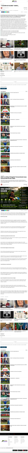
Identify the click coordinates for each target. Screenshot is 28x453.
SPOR (26, 9)
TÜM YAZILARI (25, 184)
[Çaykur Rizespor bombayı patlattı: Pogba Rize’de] (5, 410)
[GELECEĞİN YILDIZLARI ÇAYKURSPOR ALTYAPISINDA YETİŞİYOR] (5, 158)
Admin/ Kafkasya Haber (6, 184)
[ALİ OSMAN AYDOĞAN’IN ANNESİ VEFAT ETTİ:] (7, 54)
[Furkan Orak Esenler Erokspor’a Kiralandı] (5, 138)
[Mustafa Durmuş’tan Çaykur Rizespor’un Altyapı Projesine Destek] (21, 326)
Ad (1, 81)
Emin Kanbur (6, 296)
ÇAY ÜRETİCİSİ (2, 296)
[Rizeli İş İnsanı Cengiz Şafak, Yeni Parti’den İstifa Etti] (21, 66)
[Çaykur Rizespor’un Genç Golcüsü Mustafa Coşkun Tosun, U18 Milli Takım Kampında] (5, 111)
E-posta (15, 81)
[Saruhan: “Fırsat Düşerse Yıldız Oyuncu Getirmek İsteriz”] (5, 104)
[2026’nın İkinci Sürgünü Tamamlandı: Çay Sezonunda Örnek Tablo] (21, 44)
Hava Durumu (16, 438)
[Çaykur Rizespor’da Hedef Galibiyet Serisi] (5, 165)
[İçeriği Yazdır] (8, 12)
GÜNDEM (9, 439)
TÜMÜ (26, 91)
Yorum (1, 76)
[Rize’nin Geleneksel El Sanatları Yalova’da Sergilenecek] (7, 66)
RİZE (24, 9)
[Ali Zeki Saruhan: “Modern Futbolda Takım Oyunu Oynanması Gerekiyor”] (5, 131)
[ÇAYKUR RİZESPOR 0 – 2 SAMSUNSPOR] (5, 383)
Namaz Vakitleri (16, 439)
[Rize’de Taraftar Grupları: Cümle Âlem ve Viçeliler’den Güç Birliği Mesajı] (5, 172)
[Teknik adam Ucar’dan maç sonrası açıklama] (5, 118)
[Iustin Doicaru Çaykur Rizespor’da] (5, 356)
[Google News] (26, 11)
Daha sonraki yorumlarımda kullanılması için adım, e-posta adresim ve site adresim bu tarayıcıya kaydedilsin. (13, 84)
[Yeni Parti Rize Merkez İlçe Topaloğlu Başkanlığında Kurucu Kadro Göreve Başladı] (7, 44)
